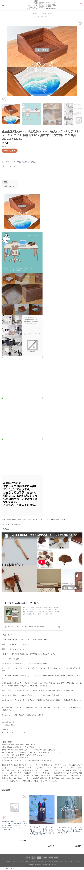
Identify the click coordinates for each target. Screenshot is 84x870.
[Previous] (6, 61)
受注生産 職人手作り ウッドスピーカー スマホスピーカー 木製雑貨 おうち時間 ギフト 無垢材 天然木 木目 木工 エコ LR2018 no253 (69, 830)
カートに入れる (9, 151)
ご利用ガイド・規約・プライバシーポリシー (18, 861)
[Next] (78, 61)
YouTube (6, 529)
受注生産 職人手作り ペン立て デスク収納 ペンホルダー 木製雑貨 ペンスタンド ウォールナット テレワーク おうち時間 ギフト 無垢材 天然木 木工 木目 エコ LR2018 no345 (42, 831)
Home (34, 13)
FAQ (42, 861)
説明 (5, 182)
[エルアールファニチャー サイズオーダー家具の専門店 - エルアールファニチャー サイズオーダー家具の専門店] (42, 5)
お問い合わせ (9, 186)
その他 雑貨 (31, 162)
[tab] (5, 182)
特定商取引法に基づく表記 (62, 861)
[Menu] (3, 4)
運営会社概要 (49, 861)
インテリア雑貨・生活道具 (44, 13)
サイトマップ (75, 861)
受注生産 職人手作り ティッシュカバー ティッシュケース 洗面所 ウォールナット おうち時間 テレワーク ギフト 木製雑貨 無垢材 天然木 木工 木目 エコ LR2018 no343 (14, 825)
